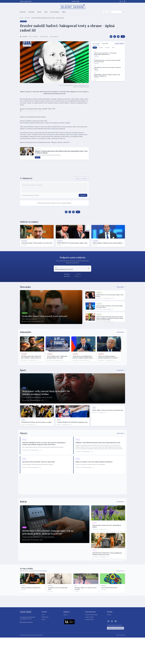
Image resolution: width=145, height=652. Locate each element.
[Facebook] (120, 1)
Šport (46, 12)
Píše (53, 128)
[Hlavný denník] (72, 7)
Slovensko (23, 12)
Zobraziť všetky (120, 570)
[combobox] (114, 12)
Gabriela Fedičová (36, 321)
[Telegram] (124, 1)
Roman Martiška (107, 309)
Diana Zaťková (31, 424)
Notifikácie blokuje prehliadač (115, 628)
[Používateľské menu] (123, 12)
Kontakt (109, 614)
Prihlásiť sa (83, 195)
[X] (122, 1)
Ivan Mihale (101, 412)
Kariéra (43, 619)
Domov (21, 17)
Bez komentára (55, 12)
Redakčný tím (45, 617)
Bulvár (64, 12)
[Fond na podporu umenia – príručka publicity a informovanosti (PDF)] (69, 621)
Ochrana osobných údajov (91, 614)
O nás (43, 614)
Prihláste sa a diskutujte (81, 178)
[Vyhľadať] (105, 12)
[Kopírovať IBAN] (88, 268)
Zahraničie (31, 12)
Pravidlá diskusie (89, 619)
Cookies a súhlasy (89, 617)
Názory (39, 12)
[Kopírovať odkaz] (123, 36)
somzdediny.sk (43, 570)
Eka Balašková (35, 539)
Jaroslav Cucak (58, 360)
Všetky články (120, 287)
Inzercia (65, 614)
